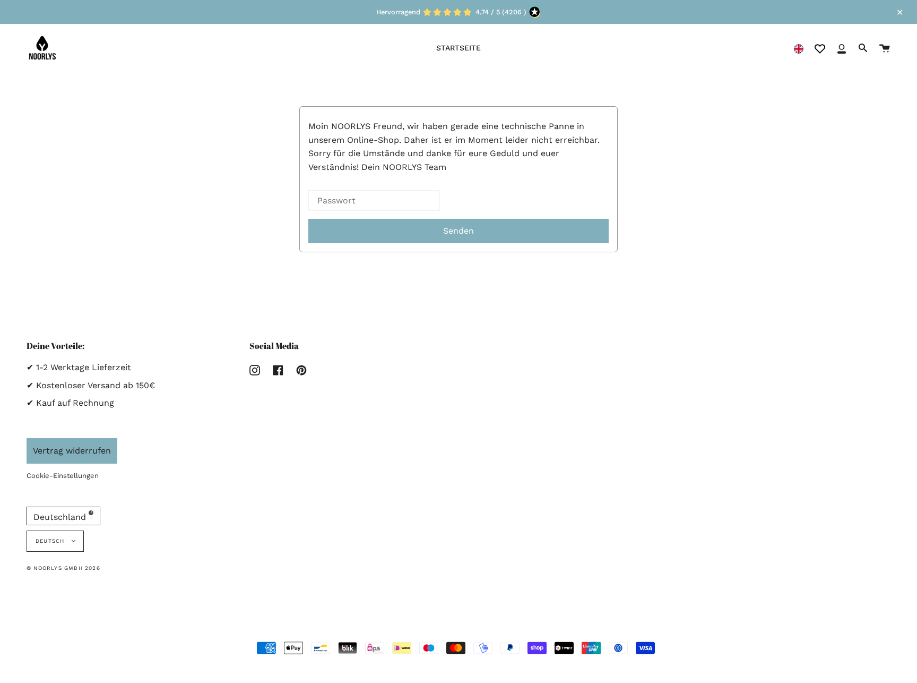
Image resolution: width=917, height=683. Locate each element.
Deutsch (51, 541)
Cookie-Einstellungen (63, 475)
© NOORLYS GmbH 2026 (63, 568)
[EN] (799, 48)
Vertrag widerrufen (72, 451)
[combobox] (799, 48)
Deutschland (61, 517)
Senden (458, 231)
